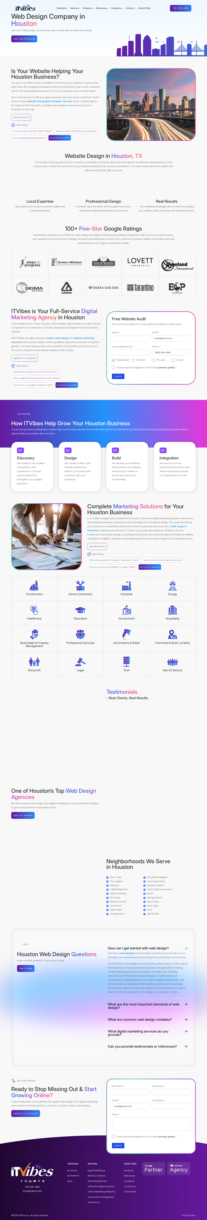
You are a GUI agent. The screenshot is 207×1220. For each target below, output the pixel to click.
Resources (101, 8)
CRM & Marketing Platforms (101, 1192)
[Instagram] (26, 1181)
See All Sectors (97, 546)
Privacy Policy (189, 1215)
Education (80, 618)
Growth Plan (144, 8)
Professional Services (80, 643)
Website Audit (122, 360)
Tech (126, 670)
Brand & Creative (96, 1176)
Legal (80, 670)
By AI (70, 1181)
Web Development (97, 1181)
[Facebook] (21, 1181)
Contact (129, 8)
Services (74, 8)
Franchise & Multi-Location (172, 643)
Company (116, 8)
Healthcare (34, 618)
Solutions (61, 8)
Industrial (127, 594)
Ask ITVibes (26, 968)
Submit (118, 376)
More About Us (21, 117)
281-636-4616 (180, 8)
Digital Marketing (96, 1170)
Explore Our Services (25, 1113)
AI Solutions (94, 1202)
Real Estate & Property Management (34, 644)
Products (87, 8)
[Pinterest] (39, 1181)
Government (127, 618)
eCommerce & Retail (126, 643)
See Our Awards (23, 815)
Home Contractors (80, 594)
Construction (34, 594)
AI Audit (179, 360)
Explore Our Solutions (24, 358)
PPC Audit (160, 360)
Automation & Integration (101, 1197)
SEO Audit (140, 360)
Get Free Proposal (24, 38)
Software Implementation (101, 1186)
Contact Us (130, 1186)
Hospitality (173, 618)
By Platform (73, 1176)
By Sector (72, 1170)
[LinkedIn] (30, 1181)
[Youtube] (35, 1181)
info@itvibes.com (32, 1191)
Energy (172, 594)
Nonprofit (34, 670)
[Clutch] (43, 1181)
